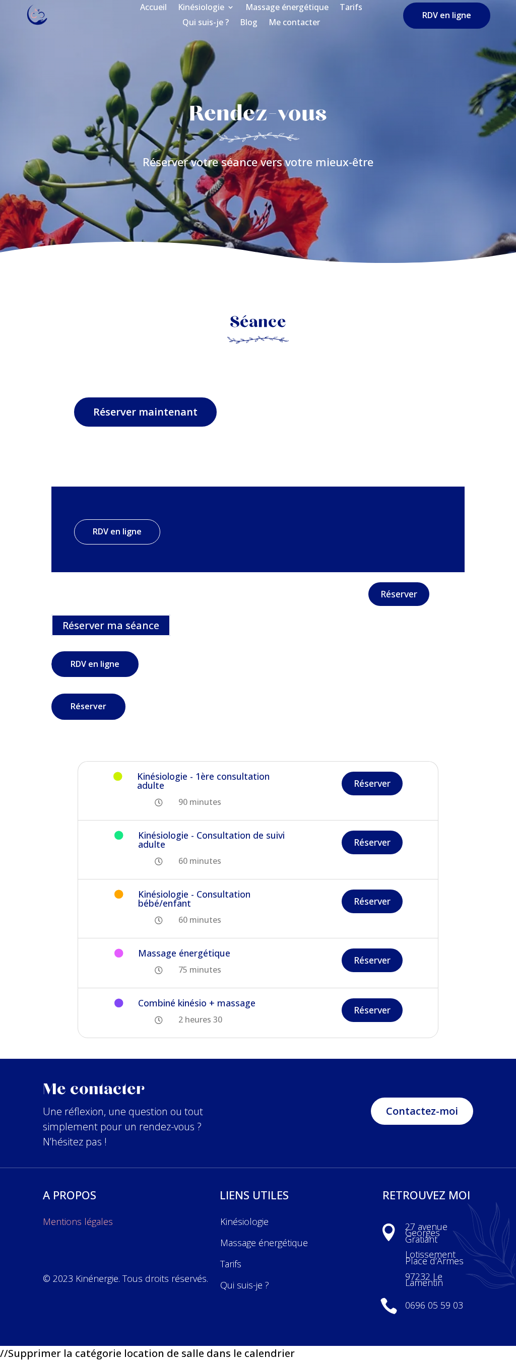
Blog (248, 23)
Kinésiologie (201, 8)
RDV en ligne (446, 15)
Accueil (153, 8)
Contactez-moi (422, 1111)
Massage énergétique (287, 8)
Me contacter (294, 23)
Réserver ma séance (110, 625)
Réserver (398, 594)
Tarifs (351, 8)
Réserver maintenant (145, 412)
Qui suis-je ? (205, 23)
